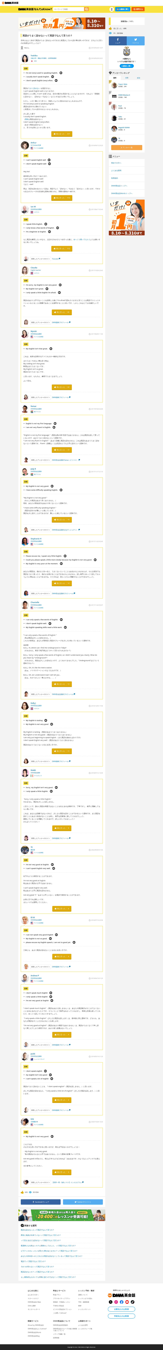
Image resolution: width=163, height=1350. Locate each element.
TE (119, 138)
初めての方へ (116, 163)
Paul (120, 106)
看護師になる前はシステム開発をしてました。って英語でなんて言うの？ (48, 1245)
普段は (27, 119)
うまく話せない (34, 88)
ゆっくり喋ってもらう (82, 239)
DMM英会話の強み (34, 1302)
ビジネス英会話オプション (62, 1309)
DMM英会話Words (34, 1332)
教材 (79, 1306)
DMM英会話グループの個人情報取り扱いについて (65, 1329)
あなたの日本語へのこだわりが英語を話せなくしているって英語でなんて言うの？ (52, 1256)
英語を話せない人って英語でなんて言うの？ (37, 1230)
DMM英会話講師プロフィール (62, 593)
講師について (83, 1295)
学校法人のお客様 (121, 1316)
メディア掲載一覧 (59, 1334)
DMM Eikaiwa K (124, 95)
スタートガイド (33, 1298)
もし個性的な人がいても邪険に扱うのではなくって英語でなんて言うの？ (48, 1277)
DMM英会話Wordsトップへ (121, 193)
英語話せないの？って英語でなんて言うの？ (37, 1272)
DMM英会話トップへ (119, 186)
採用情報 (56, 1338)
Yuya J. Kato (122, 84)
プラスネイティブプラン (61, 1298)
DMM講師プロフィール (60, 322)
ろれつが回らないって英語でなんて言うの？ (37, 1266)
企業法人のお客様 (121, 1309)
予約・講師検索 (83, 1302)
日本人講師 (32, 1306)
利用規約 (114, 178)
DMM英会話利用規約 (60, 1325)
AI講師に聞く (124, 9)
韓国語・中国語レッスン (61, 1302)
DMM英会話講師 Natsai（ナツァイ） (65, 460)
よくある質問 (116, 170)
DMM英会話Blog (33, 1336)
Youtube (55, 259)
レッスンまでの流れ (85, 1298)
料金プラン (57, 1295)
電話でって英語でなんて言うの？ (33, 1261)
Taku (120, 117)
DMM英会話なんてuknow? (37, 1329)
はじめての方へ (33, 1295)
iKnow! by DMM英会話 (36, 1325)
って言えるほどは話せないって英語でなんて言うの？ (41, 1240)
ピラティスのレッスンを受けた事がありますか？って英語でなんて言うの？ (49, 1251)
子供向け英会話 (58, 1306)
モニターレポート (34, 1309)
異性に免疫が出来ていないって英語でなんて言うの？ (41, 1235)
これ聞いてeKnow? (59, 1313)
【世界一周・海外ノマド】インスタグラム (67, 1182)
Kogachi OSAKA (124, 127)
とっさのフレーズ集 (85, 1329)
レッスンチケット (84, 1309)
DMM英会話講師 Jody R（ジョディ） (65, 530)
